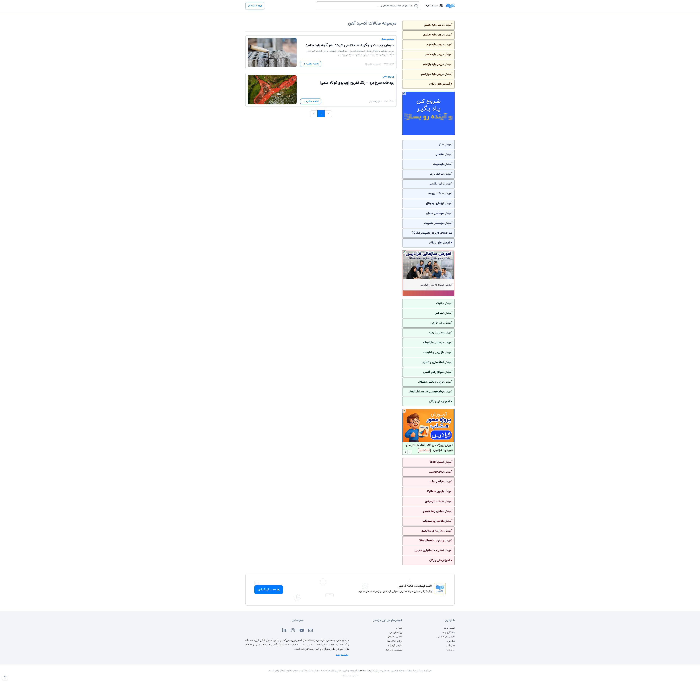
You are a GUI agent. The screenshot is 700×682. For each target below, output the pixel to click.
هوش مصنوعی (394, 637)
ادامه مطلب (312, 64)
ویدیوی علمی (388, 76)
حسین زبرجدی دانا (373, 63)
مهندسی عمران (387, 39)
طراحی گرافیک (395, 646)
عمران (399, 628)
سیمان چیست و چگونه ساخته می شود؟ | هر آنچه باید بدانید (350, 45)
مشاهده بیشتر (342, 655)
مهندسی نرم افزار (393, 650)
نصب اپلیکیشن (267, 589)
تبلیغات (451, 646)
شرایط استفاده (367, 671)
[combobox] (365, 5)
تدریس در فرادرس (446, 637)
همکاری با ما (448, 632)
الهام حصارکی (374, 101)
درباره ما (450, 650)
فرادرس (451, 641)
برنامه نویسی (395, 632)
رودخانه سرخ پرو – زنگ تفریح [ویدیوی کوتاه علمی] (357, 83)
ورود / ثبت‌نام (255, 6)
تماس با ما (449, 628)
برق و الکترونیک (394, 641)
